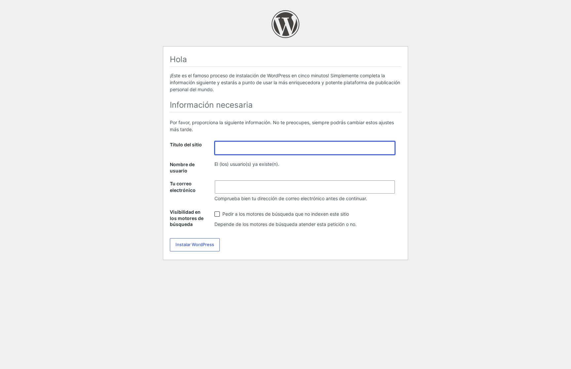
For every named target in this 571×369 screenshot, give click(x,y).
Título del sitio (186, 144)
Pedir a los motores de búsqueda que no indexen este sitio (285, 214)
